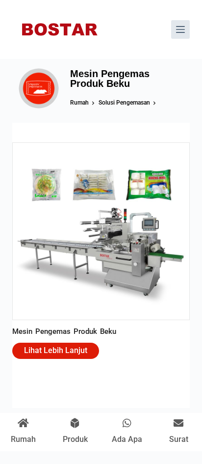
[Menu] (180, 29)
